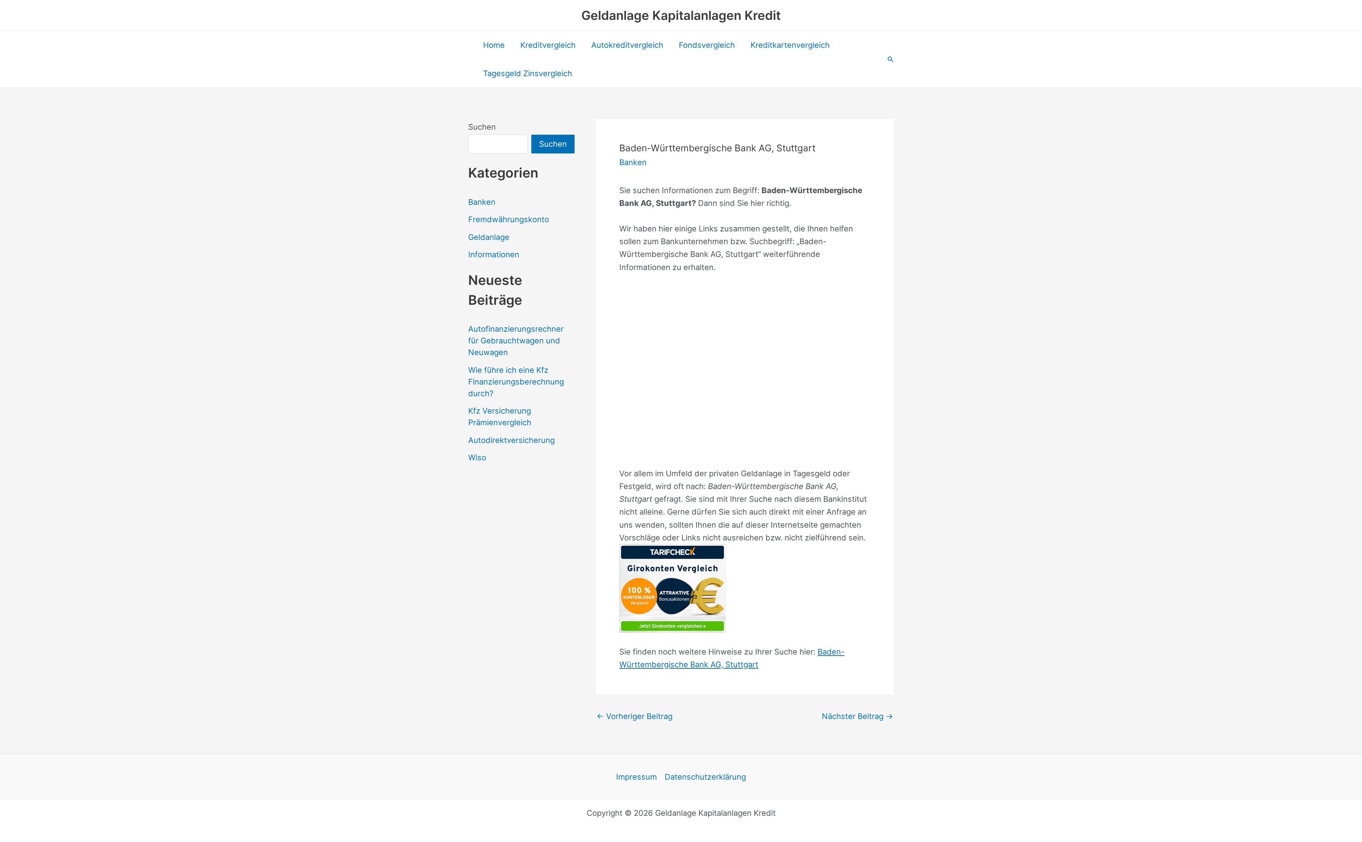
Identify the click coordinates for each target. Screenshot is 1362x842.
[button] (890, 59)
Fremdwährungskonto (508, 219)
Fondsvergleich (707, 45)
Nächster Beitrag (857, 716)
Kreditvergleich (548, 45)
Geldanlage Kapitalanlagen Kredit (681, 15)
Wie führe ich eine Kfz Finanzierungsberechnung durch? (516, 381)
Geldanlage (488, 237)
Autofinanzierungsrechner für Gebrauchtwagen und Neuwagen (516, 340)
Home (494, 45)
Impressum (636, 776)
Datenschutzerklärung (705, 776)
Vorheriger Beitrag (634, 716)
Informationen (493, 254)
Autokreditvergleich (627, 45)
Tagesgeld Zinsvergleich (527, 73)
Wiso (477, 457)
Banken (481, 202)
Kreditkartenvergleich (790, 45)
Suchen (482, 126)
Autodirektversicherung (511, 440)
